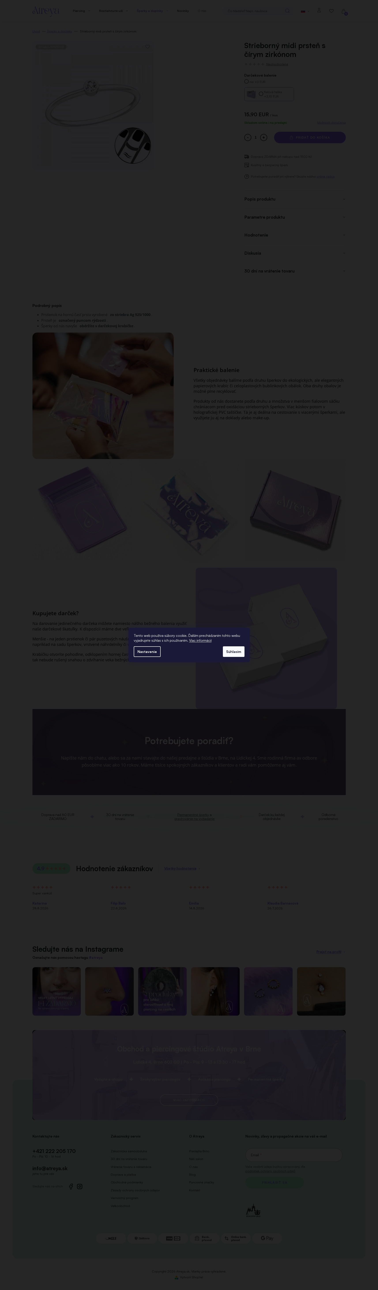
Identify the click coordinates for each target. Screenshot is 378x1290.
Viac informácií (200, 640)
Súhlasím (233, 651)
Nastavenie (147, 651)
